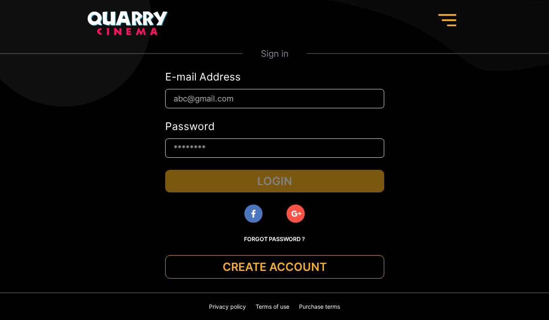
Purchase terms (319, 306)
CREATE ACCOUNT (275, 267)
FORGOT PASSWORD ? (274, 238)
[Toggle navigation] (447, 20)
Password (190, 126)
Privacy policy (227, 306)
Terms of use (272, 306)
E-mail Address (203, 77)
